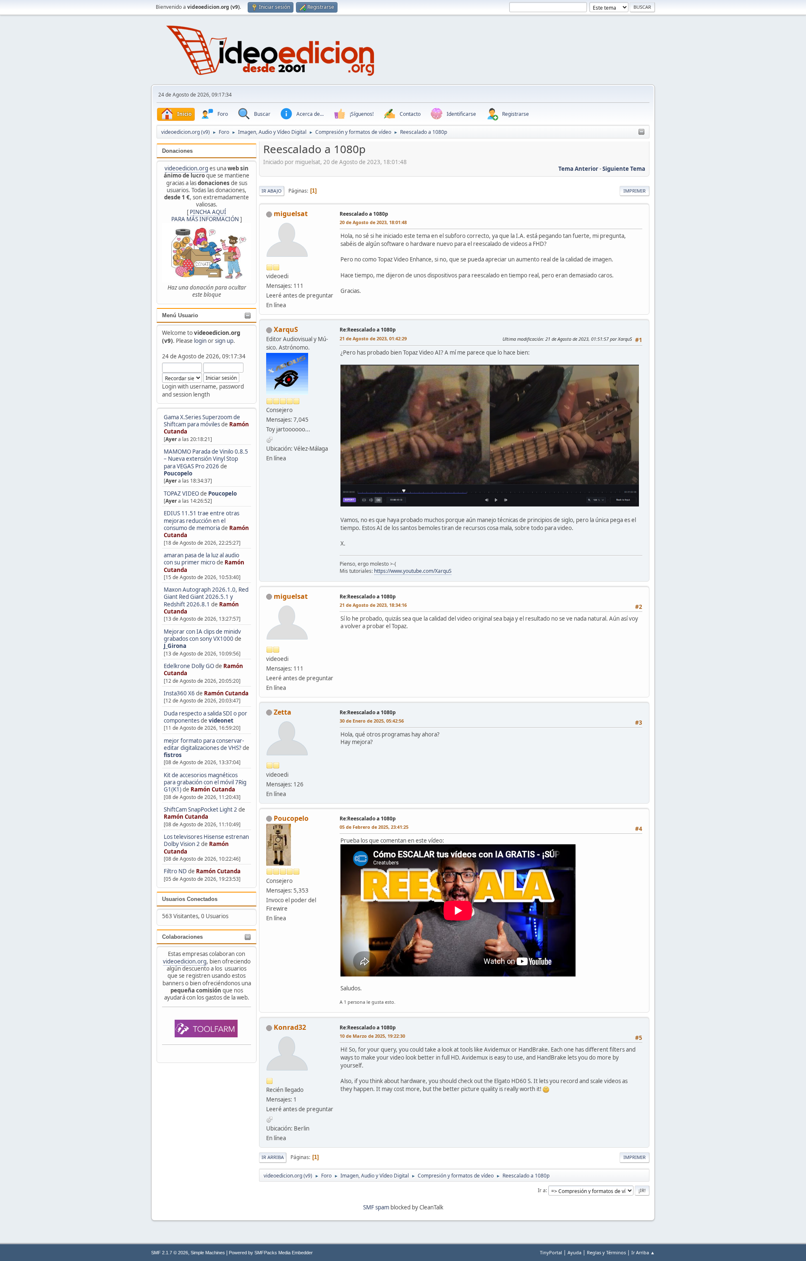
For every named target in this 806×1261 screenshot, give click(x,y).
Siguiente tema (623, 168)
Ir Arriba (273, 1157)
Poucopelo (178, 473)
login (200, 341)
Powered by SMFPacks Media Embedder (271, 1252)
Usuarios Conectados (189, 899)
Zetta (282, 712)
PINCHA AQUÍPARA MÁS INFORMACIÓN (205, 215)
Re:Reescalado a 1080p (368, 329)
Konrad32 (290, 1027)
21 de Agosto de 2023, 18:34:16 (373, 605)
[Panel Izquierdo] (641, 132)
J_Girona (175, 646)
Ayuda (574, 1252)
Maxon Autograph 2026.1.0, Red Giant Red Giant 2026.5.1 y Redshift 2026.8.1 (206, 597)
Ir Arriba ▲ (643, 1252)
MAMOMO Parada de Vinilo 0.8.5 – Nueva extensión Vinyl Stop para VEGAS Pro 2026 (206, 459)
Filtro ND (176, 871)
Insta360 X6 (179, 693)
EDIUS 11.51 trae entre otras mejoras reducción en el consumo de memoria (201, 520)
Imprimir (634, 191)
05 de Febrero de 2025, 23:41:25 (374, 827)
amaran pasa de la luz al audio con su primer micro (201, 558)
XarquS (286, 329)
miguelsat (291, 213)
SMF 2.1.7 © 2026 (169, 1252)
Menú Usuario (180, 315)
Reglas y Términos (606, 1252)
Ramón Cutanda (226, 693)
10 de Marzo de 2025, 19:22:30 (372, 1036)
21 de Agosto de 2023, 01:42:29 (373, 338)
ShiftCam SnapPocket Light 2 (200, 809)
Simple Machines (208, 1252)
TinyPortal (551, 1252)
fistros (173, 755)
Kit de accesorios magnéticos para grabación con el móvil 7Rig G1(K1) (205, 782)
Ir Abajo (272, 191)
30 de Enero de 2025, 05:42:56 (372, 721)
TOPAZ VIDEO (181, 493)
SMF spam (376, 1207)
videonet (221, 720)
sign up (224, 341)
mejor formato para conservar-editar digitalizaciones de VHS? (204, 744)
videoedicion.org (186, 168)
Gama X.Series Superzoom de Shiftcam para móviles (202, 420)
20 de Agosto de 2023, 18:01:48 (373, 222)
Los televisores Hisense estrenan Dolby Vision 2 (206, 840)
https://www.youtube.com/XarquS (413, 570)
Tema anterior (578, 168)
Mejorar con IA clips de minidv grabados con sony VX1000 (202, 635)
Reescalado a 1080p (364, 213)
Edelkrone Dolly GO (189, 666)
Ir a (542, 1190)
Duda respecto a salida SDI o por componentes (205, 717)
